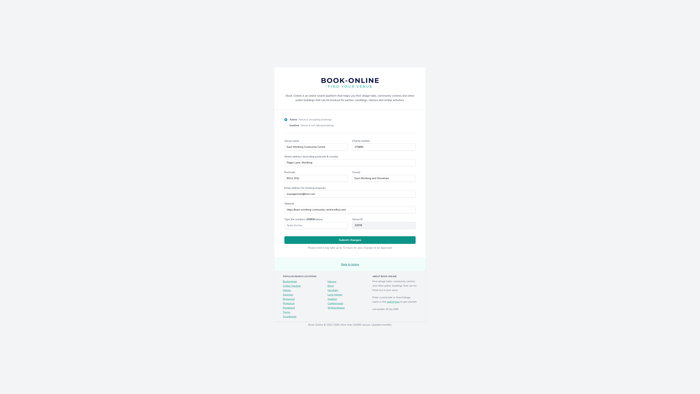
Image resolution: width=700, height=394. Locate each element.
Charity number (361, 141)
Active (310, 119)
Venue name (291, 141)
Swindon (288, 294)
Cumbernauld (335, 303)
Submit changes (350, 240)
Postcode (289, 172)
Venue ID (357, 219)
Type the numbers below (303, 219)
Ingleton (332, 299)
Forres (286, 312)
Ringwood (289, 299)
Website (289, 203)
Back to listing (350, 264)
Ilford (331, 286)
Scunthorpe (289, 316)
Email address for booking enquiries (305, 188)
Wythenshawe (336, 308)
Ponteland (289, 308)
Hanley (287, 290)
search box (393, 302)
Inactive (311, 125)
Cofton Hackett (292, 286)
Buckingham (290, 281)
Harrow (332, 281)
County (356, 172)
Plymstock (289, 303)
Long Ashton (335, 294)
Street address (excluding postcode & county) (311, 156)
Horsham (333, 290)
